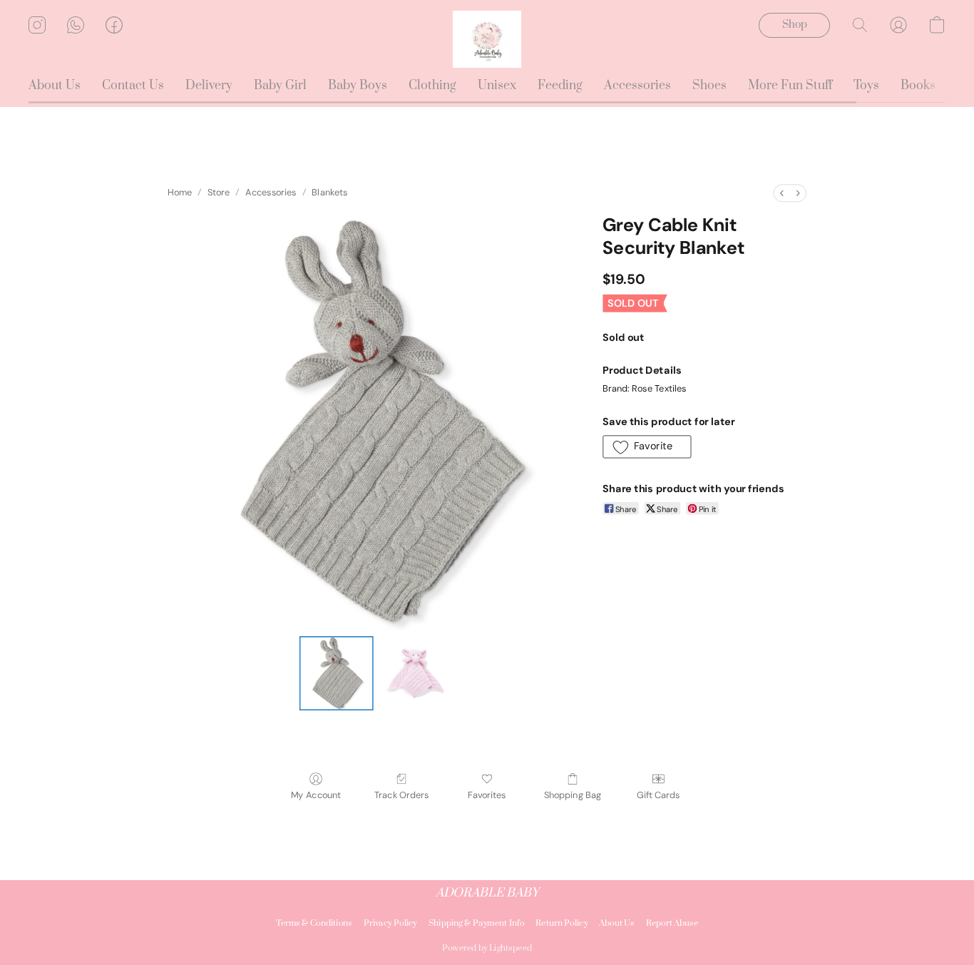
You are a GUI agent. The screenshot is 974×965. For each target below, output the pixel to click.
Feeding (560, 85)
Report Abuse (672, 923)
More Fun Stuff (790, 85)
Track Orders (401, 795)
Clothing (432, 85)
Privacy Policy (390, 923)
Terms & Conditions (314, 923)
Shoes (709, 85)
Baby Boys (357, 85)
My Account (316, 795)
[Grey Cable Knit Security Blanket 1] (415, 673)
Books (918, 85)
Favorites (487, 795)
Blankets (329, 193)
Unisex (497, 85)
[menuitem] (781, 193)
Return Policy (561, 923)
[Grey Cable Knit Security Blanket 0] (336, 673)
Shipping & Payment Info (476, 923)
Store (218, 193)
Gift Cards (658, 795)
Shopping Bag (573, 795)
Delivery (208, 85)
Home (180, 193)
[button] (487, 39)
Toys (866, 85)
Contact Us (133, 85)
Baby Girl (280, 85)
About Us (55, 85)
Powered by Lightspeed (487, 948)
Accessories (637, 85)
